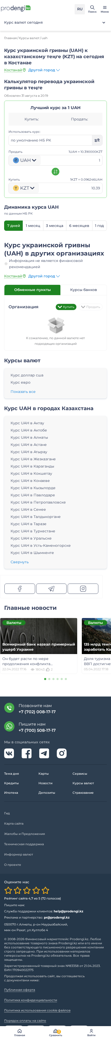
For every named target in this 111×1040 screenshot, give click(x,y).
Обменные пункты (32, 289)
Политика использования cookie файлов (37, 1010)
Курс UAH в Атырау (29, 452)
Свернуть (20, 562)
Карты (43, 773)
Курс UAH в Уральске (31, 538)
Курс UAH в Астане (29, 444)
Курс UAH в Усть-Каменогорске (41, 545)
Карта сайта (13, 823)
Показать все (23, 391)
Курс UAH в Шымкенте (32, 552)
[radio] (8, 890)
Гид (7, 813)
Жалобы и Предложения (24, 834)
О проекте (12, 865)
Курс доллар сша (27, 375)
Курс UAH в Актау (27, 423)
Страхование (83, 793)
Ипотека (11, 793)
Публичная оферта (19, 990)
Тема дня (11, 773)
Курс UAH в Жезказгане (33, 459)
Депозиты (46, 793)
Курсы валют (83, 783)
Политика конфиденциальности (30, 1000)
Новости (45, 783)
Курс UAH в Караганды (32, 466)
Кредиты (11, 783)
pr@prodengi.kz (57, 917)
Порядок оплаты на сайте (25, 1021)
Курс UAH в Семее (28, 509)
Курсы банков (83, 289)
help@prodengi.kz (68, 911)
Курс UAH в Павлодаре (33, 495)
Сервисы (80, 773)
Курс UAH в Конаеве (30, 480)
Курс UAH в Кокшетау (31, 473)
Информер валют (18, 854)
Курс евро (20, 382)
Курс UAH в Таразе (28, 524)
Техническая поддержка (24, 844)
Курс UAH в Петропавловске (38, 502)
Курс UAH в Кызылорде (33, 488)
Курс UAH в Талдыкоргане (36, 516)
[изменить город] (24, 70)
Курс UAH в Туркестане (33, 531)
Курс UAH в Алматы (29, 437)
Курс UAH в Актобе (29, 430)
